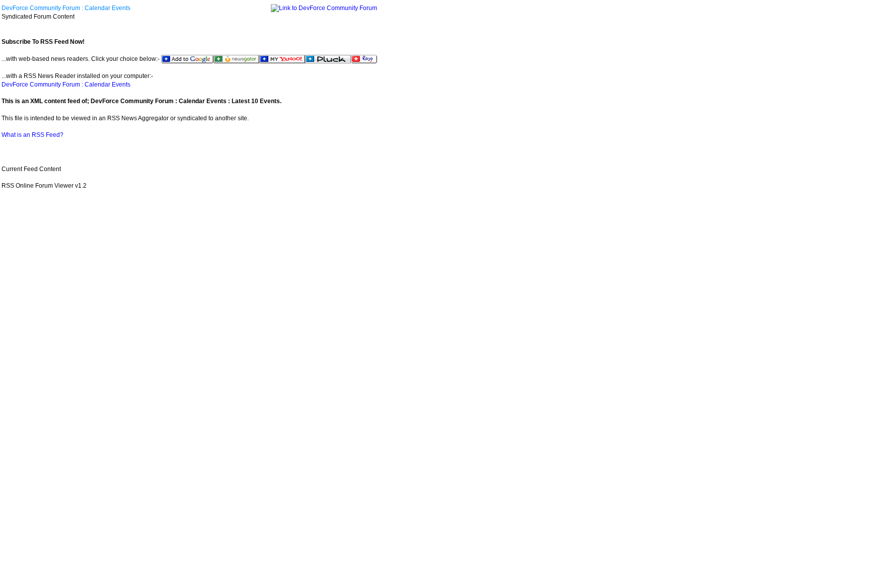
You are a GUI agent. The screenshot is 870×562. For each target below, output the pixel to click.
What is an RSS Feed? (32, 134)
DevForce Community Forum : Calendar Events (66, 8)
